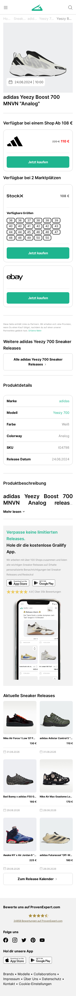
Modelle (24, 974)
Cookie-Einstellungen (35, 984)
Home (7, 19)
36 (11, 220)
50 (38, 237)
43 (56, 226)
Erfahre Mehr (35, 331)
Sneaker (20, 19)
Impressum (11, 979)
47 (56, 232)
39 (56, 220)
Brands (8, 974)
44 (11, 232)
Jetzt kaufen (38, 162)
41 (29, 226)
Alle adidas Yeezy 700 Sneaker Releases (38, 361)
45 (29, 232)
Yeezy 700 (47, 19)
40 (11, 226)
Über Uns (31, 979)
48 (11, 237)
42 (38, 226)
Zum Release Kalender (36, 879)
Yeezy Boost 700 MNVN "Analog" (65, 19)
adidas (32, 19)
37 (29, 220)
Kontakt (9, 984)
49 (29, 237)
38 (38, 220)
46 (38, 232)
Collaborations (45, 974)
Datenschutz (51, 979)
